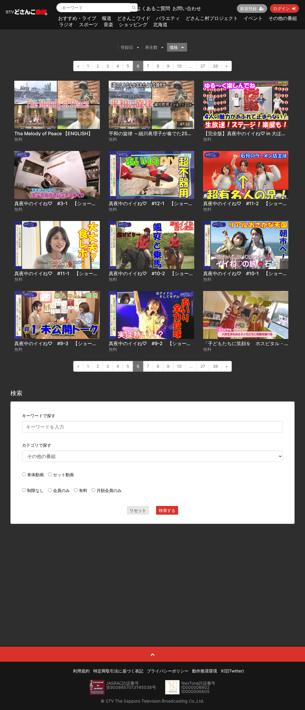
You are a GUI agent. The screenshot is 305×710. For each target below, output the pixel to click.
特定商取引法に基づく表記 (118, 670)
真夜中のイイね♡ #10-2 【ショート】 (153, 273)
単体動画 (35, 474)
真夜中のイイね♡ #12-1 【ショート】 (153, 203)
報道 (106, 18)
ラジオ (66, 24)
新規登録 (248, 8)
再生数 (151, 47)
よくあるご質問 (153, 8)
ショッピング (133, 24)
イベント (253, 18)
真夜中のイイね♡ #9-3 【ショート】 (58, 343)
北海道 (160, 24)
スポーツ (88, 24)
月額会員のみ (109, 490)
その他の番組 (282, 18)
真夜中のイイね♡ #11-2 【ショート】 (247, 203)
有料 (83, 490)
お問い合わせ (186, 8)
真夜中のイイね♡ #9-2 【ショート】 (152, 343)
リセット (138, 510)
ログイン (281, 8)
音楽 (108, 24)
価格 (173, 47)
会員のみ (61, 490)
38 (215, 65)
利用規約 (81, 670)
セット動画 (63, 474)
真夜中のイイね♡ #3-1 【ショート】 (57, 203)
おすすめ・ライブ (77, 18)
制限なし (35, 490)
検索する (167, 510)
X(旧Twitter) (232, 670)
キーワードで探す (38, 415)
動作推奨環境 (204, 670)
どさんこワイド (133, 18)
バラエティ (168, 18)
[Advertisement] (153, 571)
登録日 (127, 47)
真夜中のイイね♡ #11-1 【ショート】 (58, 273)
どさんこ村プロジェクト (212, 18)
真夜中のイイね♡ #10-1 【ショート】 (247, 273)
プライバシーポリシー (168, 670)
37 (202, 65)
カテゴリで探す (36, 445)
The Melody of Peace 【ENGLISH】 (53, 133)
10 (179, 65)
